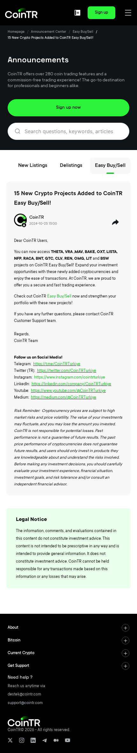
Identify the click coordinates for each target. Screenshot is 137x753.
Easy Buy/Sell (83, 32)
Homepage (16, 32)
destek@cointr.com (24, 694)
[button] (68, 628)
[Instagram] (21, 740)
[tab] (68, 628)
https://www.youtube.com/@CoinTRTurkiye (68, 391)
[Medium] (56, 740)
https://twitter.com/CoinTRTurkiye (66, 371)
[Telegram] (44, 740)
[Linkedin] (33, 740)
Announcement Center (48, 32)
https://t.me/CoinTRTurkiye (56, 364)
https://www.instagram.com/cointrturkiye (69, 377)
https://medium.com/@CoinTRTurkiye (63, 397)
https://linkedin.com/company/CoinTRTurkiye (71, 384)
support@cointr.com (25, 703)
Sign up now (68, 107)
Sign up (101, 12)
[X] (10, 740)
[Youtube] (67, 740)
